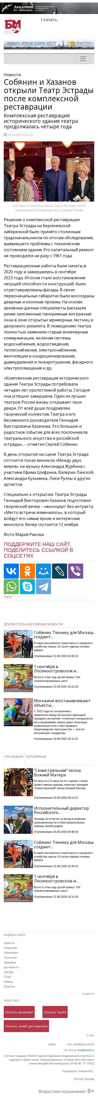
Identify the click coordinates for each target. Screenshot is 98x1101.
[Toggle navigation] (83, 59)
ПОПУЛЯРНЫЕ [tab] (36, 757)
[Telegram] (43, 586)
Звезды (8, 971)
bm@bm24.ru (86, 1050)
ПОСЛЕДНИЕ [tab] (14, 757)
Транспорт (10, 957)
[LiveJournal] (59, 571)
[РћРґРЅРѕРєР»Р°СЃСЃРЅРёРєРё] (27, 571)
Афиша (8, 981)
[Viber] (75, 571)
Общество (10, 947)
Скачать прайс (55, 1012)
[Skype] (27, 586)
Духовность (11, 967)
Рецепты (9, 986)
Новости (9, 943)
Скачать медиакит (19, 1012)
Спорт (8, 976)
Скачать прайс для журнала (26, 1026)
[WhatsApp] (11, 586)
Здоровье (10, 962)
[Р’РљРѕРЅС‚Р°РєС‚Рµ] (11, 571)
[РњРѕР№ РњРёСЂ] (43, 571)
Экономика (11, 952)
